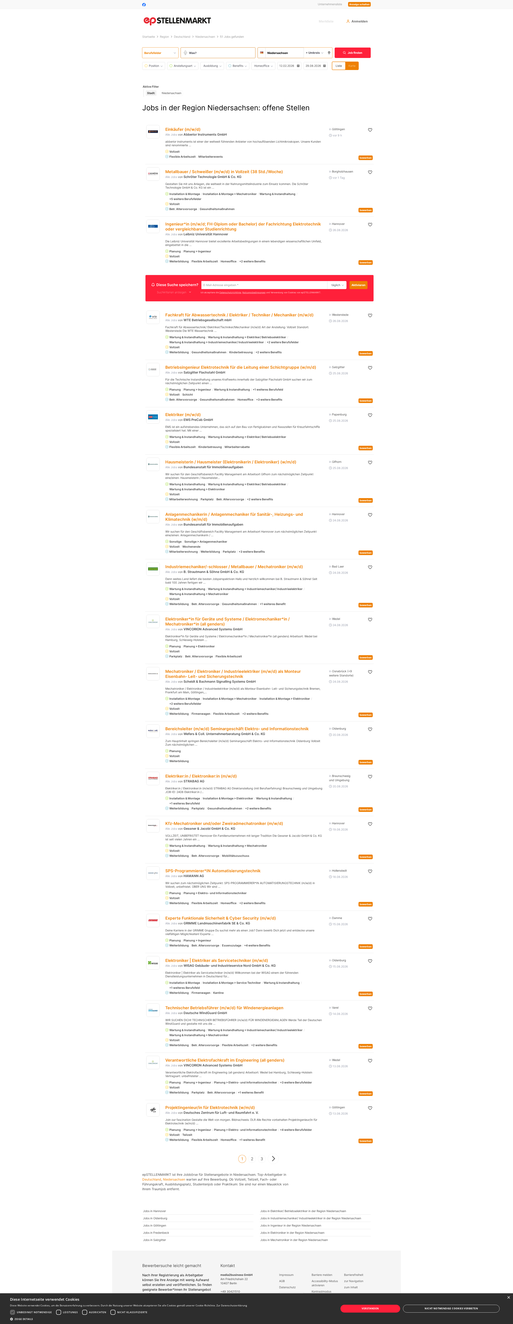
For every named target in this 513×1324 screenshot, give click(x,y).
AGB (282, 1281)
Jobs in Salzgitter (154, 1240)
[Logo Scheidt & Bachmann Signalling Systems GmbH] (153, 674)
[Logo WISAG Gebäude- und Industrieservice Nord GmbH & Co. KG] (153, 963)
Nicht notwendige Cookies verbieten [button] (451, 1308)
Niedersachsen (174, 1180)
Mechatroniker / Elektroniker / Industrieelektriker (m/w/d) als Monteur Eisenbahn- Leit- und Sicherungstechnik (233, 674)
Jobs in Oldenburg (155, 1218)
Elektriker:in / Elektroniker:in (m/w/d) (201, 776)
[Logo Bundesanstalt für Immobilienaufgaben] (153, 464)
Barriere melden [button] (322, 1275)
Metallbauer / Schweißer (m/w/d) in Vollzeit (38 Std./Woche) (224, 171)
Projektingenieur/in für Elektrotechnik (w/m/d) (210, 1108)
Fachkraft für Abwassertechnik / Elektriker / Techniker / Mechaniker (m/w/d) (239, 315)
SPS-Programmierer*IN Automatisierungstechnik (213, 871)
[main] (256, 642)
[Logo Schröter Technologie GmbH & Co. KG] (153, 174)
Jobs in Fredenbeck (156, 1233)
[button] (329, 53)
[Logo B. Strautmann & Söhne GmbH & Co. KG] (153, 569)
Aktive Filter (151, 86)
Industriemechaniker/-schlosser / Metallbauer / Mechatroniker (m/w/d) (234, 567)
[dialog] (256, 1308)
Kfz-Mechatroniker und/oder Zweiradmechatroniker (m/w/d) (224, 824)
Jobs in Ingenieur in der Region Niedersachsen (290, 1226)
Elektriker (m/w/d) (183, 415)
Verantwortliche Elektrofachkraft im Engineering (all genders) (225, 1060)
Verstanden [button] (370, 1308)
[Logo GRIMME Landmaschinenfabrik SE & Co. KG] (153, 921)
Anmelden (359, 21)
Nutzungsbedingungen (254, 293)
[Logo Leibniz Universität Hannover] (153, 226)
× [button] (508, 1297)
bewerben (366, 157)
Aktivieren (358, 285)
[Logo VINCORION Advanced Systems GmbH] (153, 621)
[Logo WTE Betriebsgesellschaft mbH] (153, 317)
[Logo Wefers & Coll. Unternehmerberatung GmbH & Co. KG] (153, 731)
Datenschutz (287, 1287)
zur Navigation (353, 1281)
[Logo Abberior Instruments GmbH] (153, 131)
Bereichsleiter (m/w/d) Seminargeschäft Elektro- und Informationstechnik (237, 729)
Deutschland (151, 1180)
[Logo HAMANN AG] (153, 873)
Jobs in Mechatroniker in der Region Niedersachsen (294, 1240)
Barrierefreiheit (353, 1275)
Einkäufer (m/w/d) (183, 129)
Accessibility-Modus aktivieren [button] (325, 1283)
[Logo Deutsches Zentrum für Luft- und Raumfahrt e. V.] (153, 1110)
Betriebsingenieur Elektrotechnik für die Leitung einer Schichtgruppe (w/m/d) (240, 368)
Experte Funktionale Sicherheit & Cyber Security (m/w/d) (220, 918)
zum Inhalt (351, 1287)
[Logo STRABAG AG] (153, 779)
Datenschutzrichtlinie (230, 293)
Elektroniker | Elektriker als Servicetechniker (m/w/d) (216, 961)
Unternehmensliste (330, 4)
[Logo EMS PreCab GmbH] (153, 417)
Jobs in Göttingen (154, 1226)
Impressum (286, 1275)
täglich (335, 285)
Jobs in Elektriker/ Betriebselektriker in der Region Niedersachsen (303, 1211)
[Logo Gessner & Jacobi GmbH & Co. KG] (153, 826)
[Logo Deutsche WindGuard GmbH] (153, 1010)
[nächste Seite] (273, 1159)
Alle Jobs (171, 134)
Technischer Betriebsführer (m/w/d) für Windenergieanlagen (224, 1008)
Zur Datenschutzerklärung (231, 1305)
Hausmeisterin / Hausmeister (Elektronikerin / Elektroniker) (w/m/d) (230, 462)
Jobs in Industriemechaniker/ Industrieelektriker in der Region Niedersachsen (310, 1218)
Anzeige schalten (359, 4)
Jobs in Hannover (154, 1211)
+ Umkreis (313, 52)
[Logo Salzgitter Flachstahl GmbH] (153, 370)
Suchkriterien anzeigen (171, 292)
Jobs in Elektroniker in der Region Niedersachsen (292, 1233)
